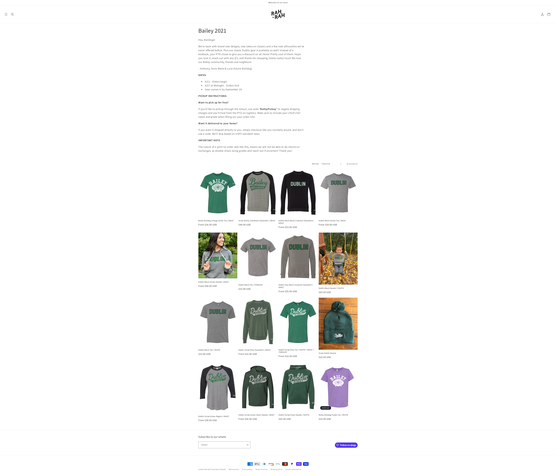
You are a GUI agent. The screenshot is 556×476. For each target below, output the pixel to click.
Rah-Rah (207, 469)
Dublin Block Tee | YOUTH (209, 350)
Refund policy (234, 469)
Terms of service (261, 469)
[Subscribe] (247, 444)
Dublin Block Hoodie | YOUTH (331, 288)
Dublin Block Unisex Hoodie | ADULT (213, 282)
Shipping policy (276, 469)
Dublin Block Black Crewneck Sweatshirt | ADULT (296, 222)
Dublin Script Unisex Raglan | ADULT (213, 416)
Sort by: (315, 163)
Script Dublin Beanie (327, 353)
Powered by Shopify (218, 469)
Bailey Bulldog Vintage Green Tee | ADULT (216, 221)
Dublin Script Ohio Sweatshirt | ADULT (254, 350)
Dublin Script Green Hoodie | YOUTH (294, 415)
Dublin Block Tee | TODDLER (250, 285)
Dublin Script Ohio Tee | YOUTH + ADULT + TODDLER (296, 351)
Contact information (293, 469)
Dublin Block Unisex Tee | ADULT (332, 221)
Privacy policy (247, 469)
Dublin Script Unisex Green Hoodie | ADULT (256, 415)
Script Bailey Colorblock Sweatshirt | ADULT (256, 221)
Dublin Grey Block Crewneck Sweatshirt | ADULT (296, 286)
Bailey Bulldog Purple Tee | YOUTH (333, 415)
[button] (6, 14)
